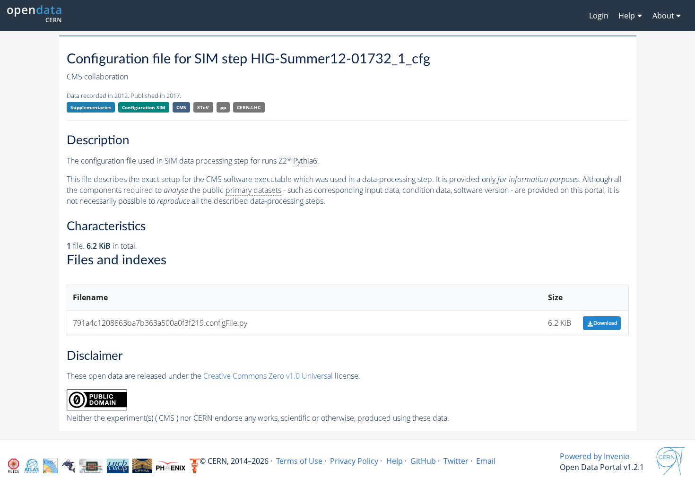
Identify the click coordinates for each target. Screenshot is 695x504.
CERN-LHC (249, 107)
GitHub (423, 461)
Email (485, 461)
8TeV (203, 107)
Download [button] (605, 323)
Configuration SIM (143, 107)
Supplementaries (90, 107)
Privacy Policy (354, 461)
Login (598, 15)
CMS (181, 107)
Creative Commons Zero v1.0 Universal (268, 376)
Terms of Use (299, 461)
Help (394, 461)
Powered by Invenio (595, 456)
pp (223, 107)
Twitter (456, 461)
